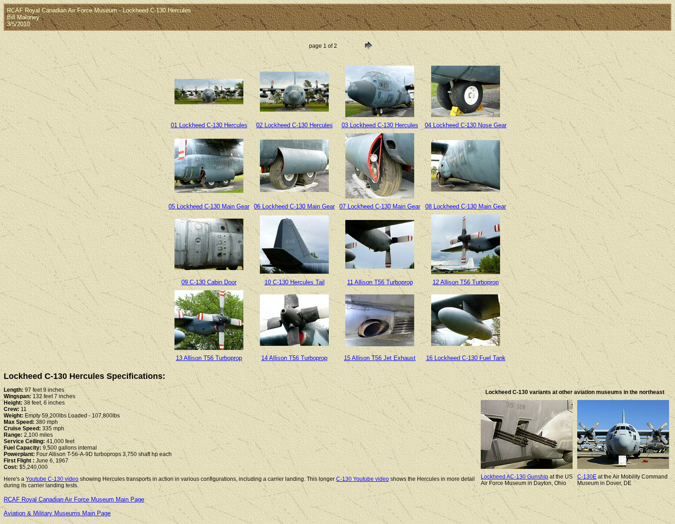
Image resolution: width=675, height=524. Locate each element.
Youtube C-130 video (52, 479)
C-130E (586, 476)
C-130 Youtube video (362, 479)
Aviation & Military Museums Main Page (57, 513)
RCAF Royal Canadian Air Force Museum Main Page (74, 499)
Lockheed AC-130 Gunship (514, 476)
